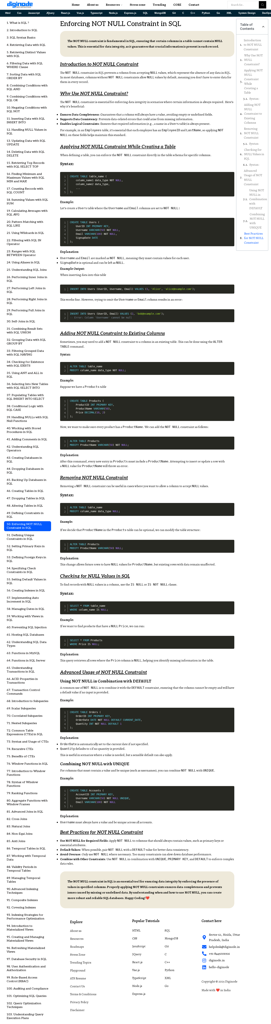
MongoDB (160, 13)
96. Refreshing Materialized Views (26, 950)
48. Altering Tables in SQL (25, 506)
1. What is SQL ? (18, 23)
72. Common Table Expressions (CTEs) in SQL (25, 732)
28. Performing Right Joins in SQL (27, 301)
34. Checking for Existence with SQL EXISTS (25, 364)
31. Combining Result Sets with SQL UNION (24, 330)
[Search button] (262, 4)
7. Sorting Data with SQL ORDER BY (24, 76)
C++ (193, 13)
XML (229, 13)
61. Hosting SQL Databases (25, 635)
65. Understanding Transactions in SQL (21, 669)
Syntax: (254, 99)
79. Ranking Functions (22, 793)
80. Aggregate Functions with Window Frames (27, 802)
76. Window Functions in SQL (27, 764)
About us (92, 5)
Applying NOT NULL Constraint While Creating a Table (253, 81)
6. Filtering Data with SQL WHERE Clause (25, 65)
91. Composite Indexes (22, 900)
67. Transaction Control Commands (23, 692)
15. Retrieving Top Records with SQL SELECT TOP (25, 164)
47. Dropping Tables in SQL (26, 498)
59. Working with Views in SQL (25, 618)
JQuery (50, 13)
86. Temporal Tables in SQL (26, 848)
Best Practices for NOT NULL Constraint (253, 238)
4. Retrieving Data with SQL (26, 45)
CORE (177, 5)
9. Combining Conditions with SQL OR (27, 98)
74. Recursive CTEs (20, 749)
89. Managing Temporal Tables (23, 880)
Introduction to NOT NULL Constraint (253, 44)
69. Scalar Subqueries (21, 708)
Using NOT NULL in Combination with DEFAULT (258, 199)
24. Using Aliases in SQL (23, 262)
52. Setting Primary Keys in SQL (26, 548)
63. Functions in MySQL (23, 653)
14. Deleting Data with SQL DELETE (26, 153)
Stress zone (137, 5)
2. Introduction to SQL (22, 30)
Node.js (113, 13)
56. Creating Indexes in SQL (26, 590)
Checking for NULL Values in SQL (254, 154)
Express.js (130, 13)
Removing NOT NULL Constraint (251, 133)
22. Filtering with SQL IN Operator (24, 242)
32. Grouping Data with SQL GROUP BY (26, 341)
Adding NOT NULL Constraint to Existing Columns (253, 114)
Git (174, 13)
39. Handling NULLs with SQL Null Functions (27, 419)
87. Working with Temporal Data (26, 857)
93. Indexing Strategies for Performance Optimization (25, 916)
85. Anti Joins (16, 841)
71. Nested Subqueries (22, 723)
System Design (247, 13)
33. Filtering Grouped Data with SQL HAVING (25, 352)
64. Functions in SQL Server (26, 660)
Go (218, 13)
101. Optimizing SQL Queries (26, 996)
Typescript (96, 13)
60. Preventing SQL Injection (27, 627)
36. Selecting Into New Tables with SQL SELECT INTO (27, 386)
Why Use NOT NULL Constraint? (253, 60)
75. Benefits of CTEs (21, 756)
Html (8, 13)
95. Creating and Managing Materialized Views (25, 939)
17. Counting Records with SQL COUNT (25, 190)
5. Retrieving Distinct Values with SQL (26, 54)
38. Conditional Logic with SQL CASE (25, 408)
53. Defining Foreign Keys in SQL (26, 559)
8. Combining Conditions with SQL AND (27, 87)
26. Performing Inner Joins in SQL (27, 279)
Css (19, 13)
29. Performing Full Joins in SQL (26, 312)
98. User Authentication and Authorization (26, 968)
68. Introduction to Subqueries (27, 701)
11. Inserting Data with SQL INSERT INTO (26, 120)
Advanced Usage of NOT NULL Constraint (253, 177)
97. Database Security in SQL (27, 959)
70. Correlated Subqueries (24, 716)
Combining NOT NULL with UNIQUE (257, 221)
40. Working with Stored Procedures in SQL (24, 430)
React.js (65, 13)
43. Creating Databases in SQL (24, 459)
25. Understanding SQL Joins (27, 270)
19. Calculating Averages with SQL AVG (27, 212)
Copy (231, 174)
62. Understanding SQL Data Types (26, 644)
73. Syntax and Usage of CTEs (27, 741)
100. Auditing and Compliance (27, 988)
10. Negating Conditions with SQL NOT (27, 109)
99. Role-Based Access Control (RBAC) (22, 979)
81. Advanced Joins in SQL (25, 812)
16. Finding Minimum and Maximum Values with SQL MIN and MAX (25, 177)
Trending (159, 5)
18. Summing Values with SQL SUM (27, 201)
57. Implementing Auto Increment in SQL (23, 599)
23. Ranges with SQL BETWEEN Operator (21, 253)
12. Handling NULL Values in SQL (27, 131)
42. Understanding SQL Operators (23, 448)
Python (206, 13)
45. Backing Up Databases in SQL (26, 481)
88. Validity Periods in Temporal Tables (22, 869)
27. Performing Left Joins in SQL (26, 290)
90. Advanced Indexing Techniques (22, 891)
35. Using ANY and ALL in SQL (25, 375)
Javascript (34, 13)
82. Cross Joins (17, 819)
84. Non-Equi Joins (19, 834)
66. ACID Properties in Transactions (22, 681)
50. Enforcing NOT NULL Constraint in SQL (24, 526)
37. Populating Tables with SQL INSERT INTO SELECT (25, 397)
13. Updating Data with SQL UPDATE (26, 142)
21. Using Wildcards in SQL (25, 233)
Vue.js (80, 13)
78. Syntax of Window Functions (22, 784)
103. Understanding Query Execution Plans (25, 1016)
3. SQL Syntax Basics (21, 37)
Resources (113, 5)
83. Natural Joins (18, 826)
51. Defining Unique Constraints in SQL (20, 537)
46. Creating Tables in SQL (25, 491)
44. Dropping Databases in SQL (25, 470)
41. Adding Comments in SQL (27, 439)
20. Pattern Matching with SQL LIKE (25, 223)
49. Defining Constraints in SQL (25, 515)
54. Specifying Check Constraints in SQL (21, 570)
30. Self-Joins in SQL (21, 321)
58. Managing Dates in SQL (25, 609)
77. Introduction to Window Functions (26, 773)
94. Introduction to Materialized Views (20, 927)
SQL (145, 13)
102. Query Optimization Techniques (24, 1005)
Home (76, 5)
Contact (194, 5)
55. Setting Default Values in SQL (26, 581)
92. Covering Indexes (21, 907)
